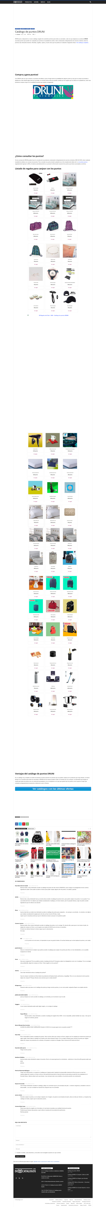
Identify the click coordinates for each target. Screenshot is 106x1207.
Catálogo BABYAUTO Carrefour (82, 876)
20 (34, 34)
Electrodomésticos (78, 1199)
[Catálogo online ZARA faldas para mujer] (53, 837)
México (43, 2)
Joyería (67, 1203)
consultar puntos (82, 162)
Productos (28, 2)
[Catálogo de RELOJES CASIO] (38, 837)
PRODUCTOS (18, 28)
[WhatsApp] (27, 824)
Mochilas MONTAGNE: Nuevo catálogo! (37, 860)
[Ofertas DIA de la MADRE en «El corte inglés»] (84, 837)
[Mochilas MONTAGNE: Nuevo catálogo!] (38, 853)
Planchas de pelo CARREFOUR (19, 860)
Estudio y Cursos (87, 1199)
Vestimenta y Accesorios (73, 1205)
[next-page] (90, 829)
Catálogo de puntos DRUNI (74, 1170)
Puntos (32, 28)
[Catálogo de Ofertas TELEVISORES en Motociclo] (53, 853)
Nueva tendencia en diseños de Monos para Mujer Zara (83, 860)
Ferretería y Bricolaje (67, 1201)
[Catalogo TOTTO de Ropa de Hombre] (53, 869)
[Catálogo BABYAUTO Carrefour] (84, 869)
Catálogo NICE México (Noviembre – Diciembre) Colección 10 (78, 1183)
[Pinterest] (23, 824)
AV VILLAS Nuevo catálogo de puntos (69, 844)
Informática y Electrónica (50, 1203)
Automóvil (51, 1199)
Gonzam (18, 34)
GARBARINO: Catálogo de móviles (68, 860)
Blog (48, 2)
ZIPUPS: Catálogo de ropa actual (37, 876)
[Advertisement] (53, 15)
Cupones (66, 1199)
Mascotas (73, 1203)
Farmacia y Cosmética (25, 28)
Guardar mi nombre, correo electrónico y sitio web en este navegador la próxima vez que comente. (39, 1152)
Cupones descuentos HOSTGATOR (66, 876)
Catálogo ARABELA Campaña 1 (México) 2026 (78, 1174)
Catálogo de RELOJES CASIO (37, 843)
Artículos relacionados (21, 828)
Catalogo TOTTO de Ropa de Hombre (52, 876)
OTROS (89, 1205)
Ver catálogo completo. (82, 42)
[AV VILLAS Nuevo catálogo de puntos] (69, 837)
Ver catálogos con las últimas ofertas (53, 789)
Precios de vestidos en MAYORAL (20, 876)
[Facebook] (16, 824)
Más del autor (31, 828)
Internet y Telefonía (61, 1203)
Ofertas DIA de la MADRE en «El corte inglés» (84, 844)
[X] (20, 824)
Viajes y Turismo (83, 1205)
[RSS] (19, 1178)
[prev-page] (88, 829)
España (36, 2)
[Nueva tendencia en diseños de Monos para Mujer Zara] (84, 853)
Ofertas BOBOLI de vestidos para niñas (21, 844)
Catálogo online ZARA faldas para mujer (53, 844)
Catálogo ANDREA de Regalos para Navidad (78, 1178)
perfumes (26, 817)
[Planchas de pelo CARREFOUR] (22, 853)
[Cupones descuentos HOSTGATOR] (69, 869)
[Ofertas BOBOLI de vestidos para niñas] (22, 837)
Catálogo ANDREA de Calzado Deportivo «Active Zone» (79, 1188)
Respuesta (22, 892)
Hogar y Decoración (76, 1201)
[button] (90, 2)
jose (42, 1170)
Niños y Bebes (79, 1203)
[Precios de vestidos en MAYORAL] (22, 869)
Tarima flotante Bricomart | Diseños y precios (54, 1181)
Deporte (71, 1199)
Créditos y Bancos (58, 1199)
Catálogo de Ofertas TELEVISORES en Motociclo (52, 860)
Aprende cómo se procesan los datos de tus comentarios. (47, 1161)
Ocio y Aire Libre (87, 1203)
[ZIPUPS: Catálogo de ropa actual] (38, 869)
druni (22, 817)
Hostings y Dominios (86, 1201)
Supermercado (64, 1205)
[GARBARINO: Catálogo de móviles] (69, 853)
